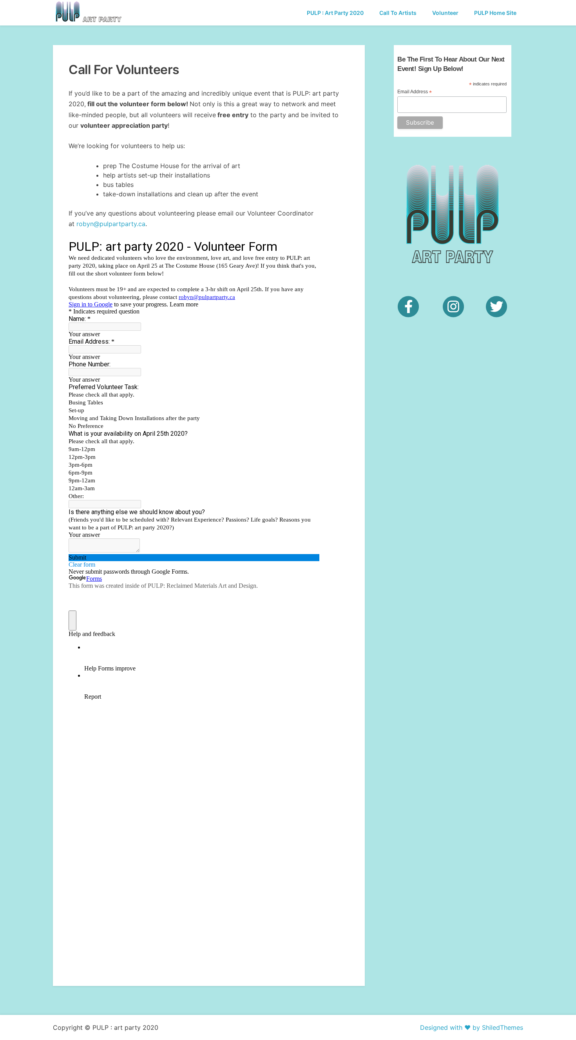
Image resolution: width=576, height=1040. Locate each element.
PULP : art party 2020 (335, 12)
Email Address (414, 92)
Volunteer (445, 12)
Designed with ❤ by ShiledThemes (471, 1027)
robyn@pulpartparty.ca (110, 224)
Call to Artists (398, 12)
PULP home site (495, 12)
